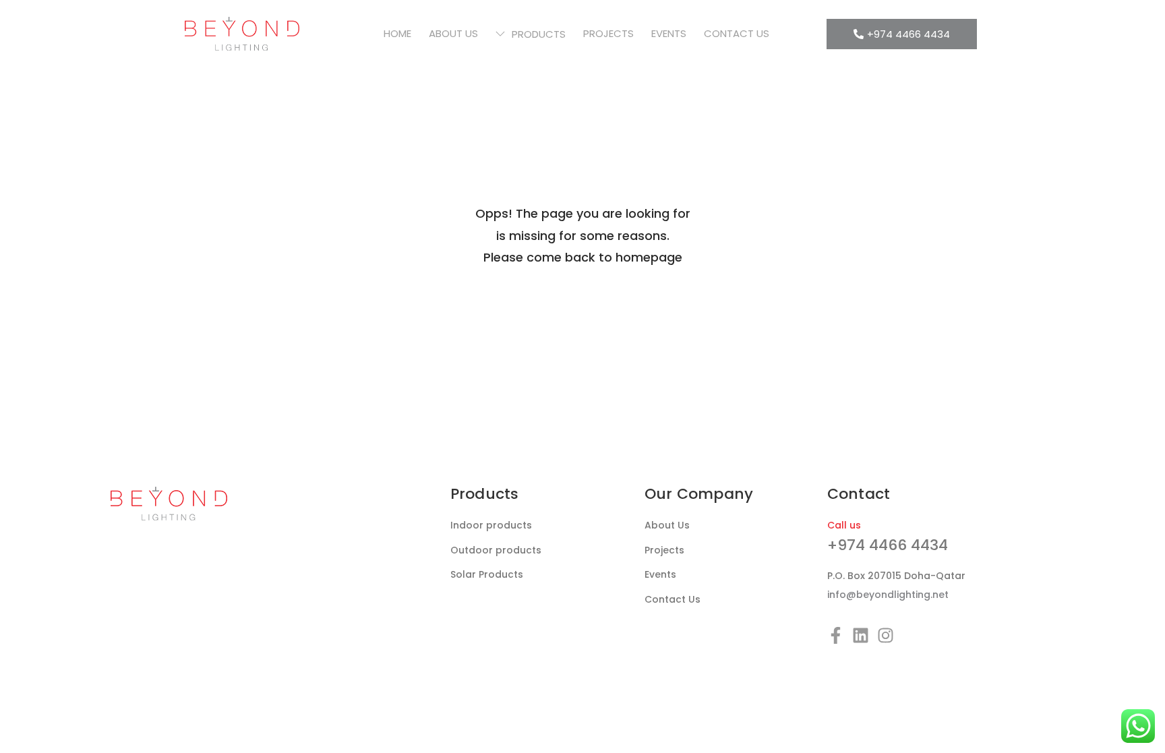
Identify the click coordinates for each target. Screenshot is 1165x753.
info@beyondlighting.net (888, 594)
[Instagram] (885, 635)
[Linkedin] (860, 635)
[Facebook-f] (835, 635)
